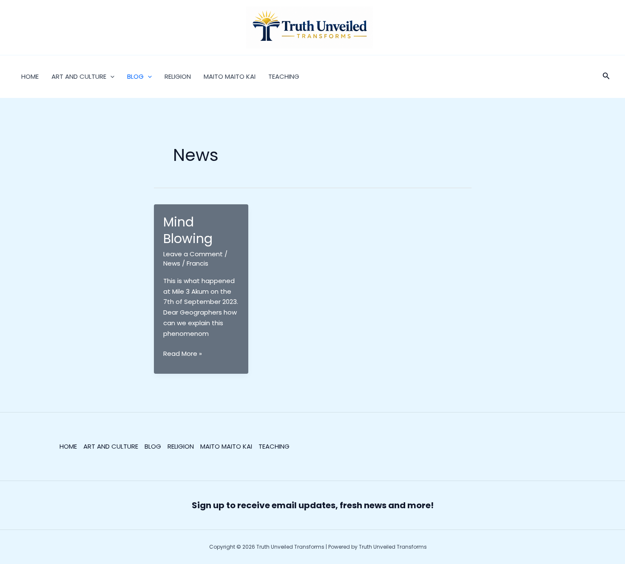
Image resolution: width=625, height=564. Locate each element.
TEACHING (283, 76)
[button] (110, 76)
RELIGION (178, 76)
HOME (30, 76)
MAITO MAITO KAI (230, 76)
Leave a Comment (193, 253)
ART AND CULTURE (78, 76)
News (171, 263)
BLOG (135, 76)
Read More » (182, 354)
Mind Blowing (188, 230)
